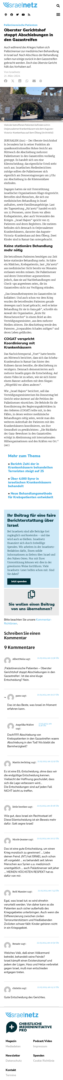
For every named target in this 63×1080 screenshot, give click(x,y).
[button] (58, 6)
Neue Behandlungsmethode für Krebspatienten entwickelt (30, 495)
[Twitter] (17, 14)
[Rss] (29, 14)
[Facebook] (11, 14)
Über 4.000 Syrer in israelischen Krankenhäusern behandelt (29, 482)
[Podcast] (5, 14)
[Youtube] (23, 14)
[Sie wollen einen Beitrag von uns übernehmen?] (31, 594)
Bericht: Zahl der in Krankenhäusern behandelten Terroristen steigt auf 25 (30, 467)
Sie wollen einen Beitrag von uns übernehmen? (32, 607)
